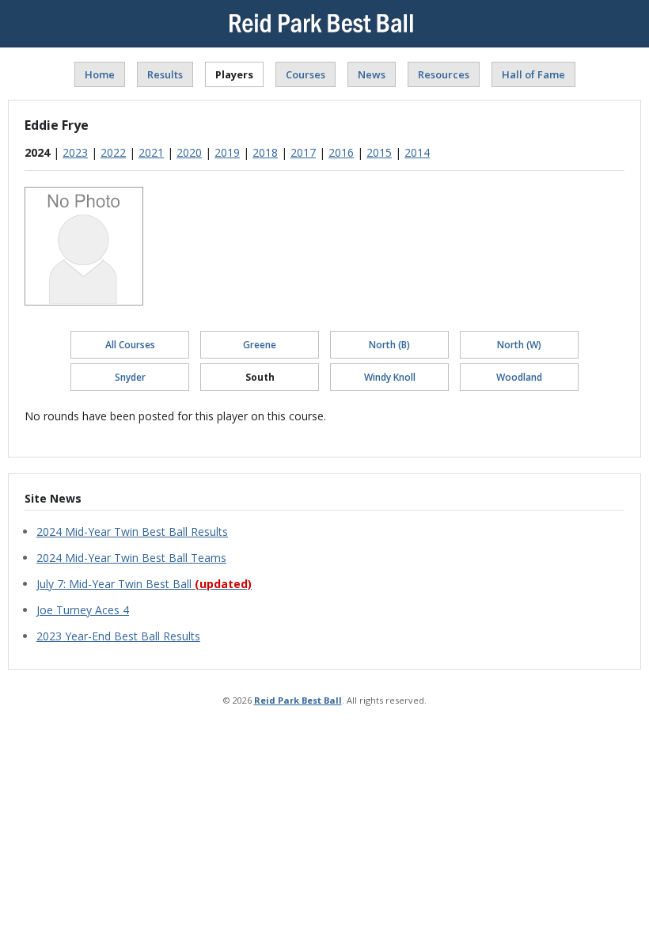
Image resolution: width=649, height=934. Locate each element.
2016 (341, 152)
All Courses (130, 344)
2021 (151, 152)
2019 (227, 152)
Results (165, 74)
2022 (113, 152)
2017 (303, 152)
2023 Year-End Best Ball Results (118, 636)
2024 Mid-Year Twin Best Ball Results (132, 531)
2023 (75, 152)
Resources (443, 74)
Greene (259, 344)
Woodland (519, 377)
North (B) (389, 344)
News (371, 74)
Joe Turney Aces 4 (82, 609)
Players (234, 74)
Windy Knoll (390, 377)
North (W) (519, 344)
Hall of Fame (533, 74)
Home (100, 74)
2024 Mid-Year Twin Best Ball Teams (131, 557)
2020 (189, 152)
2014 (417, 152)
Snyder (130, 377)
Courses (305, 74)
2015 (379, 152)
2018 (265, 152)
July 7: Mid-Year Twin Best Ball (144, 583)
